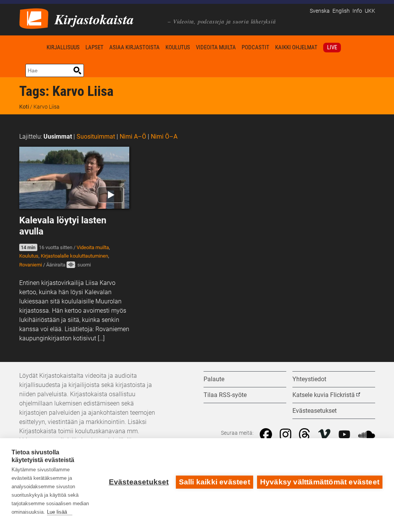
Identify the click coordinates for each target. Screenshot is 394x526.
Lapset (94, 47)
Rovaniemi (30, 265)
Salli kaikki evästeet (214, 482)
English (341, 11)
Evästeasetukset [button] (314, 410)
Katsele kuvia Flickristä (323, 395)
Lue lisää (57, 512)
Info (357, 11)
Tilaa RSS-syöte (225, 395)
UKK (370, 11)
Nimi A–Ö (133, 136)
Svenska (320, 11)
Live (332, 47)
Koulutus (177, 47)
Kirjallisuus (63, 47)
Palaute (214, 379)
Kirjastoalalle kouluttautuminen (74, 256)
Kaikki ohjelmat (296, 47)
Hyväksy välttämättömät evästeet (319, 482)
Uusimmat (57, 136)
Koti (31, 47)
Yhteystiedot (309, 379)
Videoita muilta (216, 47)
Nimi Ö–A (164, 136)
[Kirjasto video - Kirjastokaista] (33, 18)
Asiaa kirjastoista (134, 47)
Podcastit (255, 47)
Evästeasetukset (139, 482)
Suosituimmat (96, 136)
